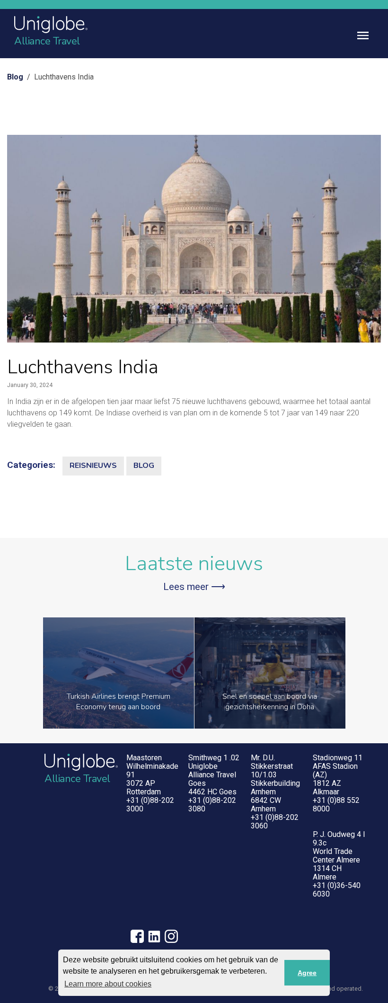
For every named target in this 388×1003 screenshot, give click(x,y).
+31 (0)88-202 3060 (275, 821)
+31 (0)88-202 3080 (212, 804)
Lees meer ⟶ (194, 586)
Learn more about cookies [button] (107, 984)
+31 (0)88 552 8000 (336, 804)
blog (143, 465)
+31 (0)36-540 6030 (337, 889)
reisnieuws (93, 465)
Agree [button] (307, 973)
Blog (15, 76)
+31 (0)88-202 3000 (150, 804)
